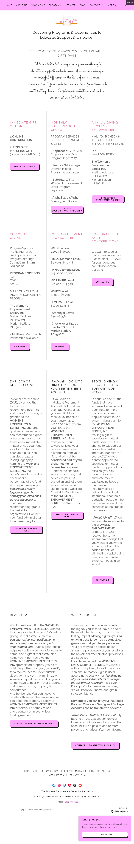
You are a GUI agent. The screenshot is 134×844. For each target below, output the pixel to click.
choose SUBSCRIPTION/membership (67, 210)
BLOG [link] (82, 5)
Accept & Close (104, 835)
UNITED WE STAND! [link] (57, 775)
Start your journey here (26, 530)
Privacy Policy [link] (78, 775)
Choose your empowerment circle (108, 199)
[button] (112, 5)
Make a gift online (24, 167)
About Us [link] (21, 5)
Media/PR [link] (70, 5)
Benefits (60, 347)
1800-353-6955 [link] (71, 802)
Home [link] (9, 5)
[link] (67, 21)
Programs (19, 347)
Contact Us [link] (97, 5)
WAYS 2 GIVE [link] (38, 5)
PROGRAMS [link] (55, 5)
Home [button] (27, 771)
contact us (102, 282)
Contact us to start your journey (34, 724)
